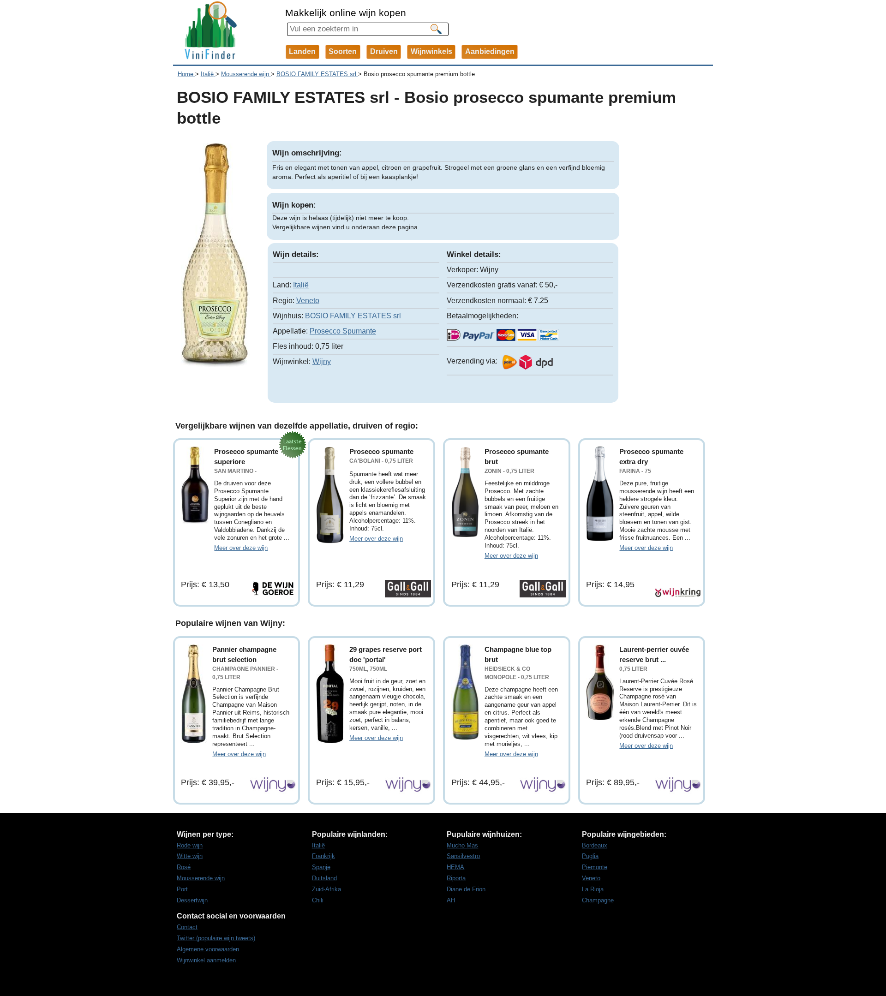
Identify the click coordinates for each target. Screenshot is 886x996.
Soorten (343, 51)
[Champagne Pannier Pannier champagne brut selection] (194, 693)
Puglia (590, 856)
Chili (317, 900)
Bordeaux (594, 845)
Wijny (321, 361)
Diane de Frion (466, 889)
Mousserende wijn (201, 878)
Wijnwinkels (431, 51)
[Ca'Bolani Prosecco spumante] (330, 495)
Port (182, 889)
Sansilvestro (463, 856)
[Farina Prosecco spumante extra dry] (600, 494)
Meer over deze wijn (241, 547)
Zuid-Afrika (326, 889)
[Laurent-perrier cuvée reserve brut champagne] (600, 682)
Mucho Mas (462, 845)
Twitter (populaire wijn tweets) (216, 938)
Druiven (384, 51)
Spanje (321, 867)
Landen (302, 51)
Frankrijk (323, 856)
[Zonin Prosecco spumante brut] (465, 492)
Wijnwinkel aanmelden (206, 960)
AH (451, 900)
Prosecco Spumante (343, 331)
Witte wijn (190, 856)
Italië (301, 285)
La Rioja (593, 889)
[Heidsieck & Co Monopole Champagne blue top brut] (465, 692)
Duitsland (324, 878)
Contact (187, 927)
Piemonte (594, 867)
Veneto (307, 300)
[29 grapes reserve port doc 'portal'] (330, 693)
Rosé (184, 867)
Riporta (456, 878)
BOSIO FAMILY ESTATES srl (353, 316)
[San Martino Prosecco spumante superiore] (195, 485)
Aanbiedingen (490, 51)
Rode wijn (190, 845)
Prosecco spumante (381, 451)
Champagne (598, 900)
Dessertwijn (192, 900)
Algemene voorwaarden (208, 949)
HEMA (455, 867)
